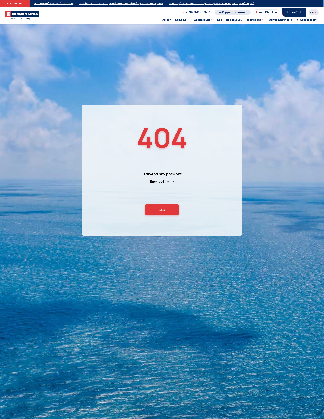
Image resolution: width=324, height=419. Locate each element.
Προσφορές (253, 20)
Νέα (219, 20)
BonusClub (294, 12)
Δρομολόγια (202, 20)
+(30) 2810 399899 (198, 12)
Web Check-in (268, 12)
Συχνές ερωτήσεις (280, 20)
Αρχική (166, 20)
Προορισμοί (234, 20)
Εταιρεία (181, 20)
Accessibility (308, 20)
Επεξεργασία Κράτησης (233, 12)
